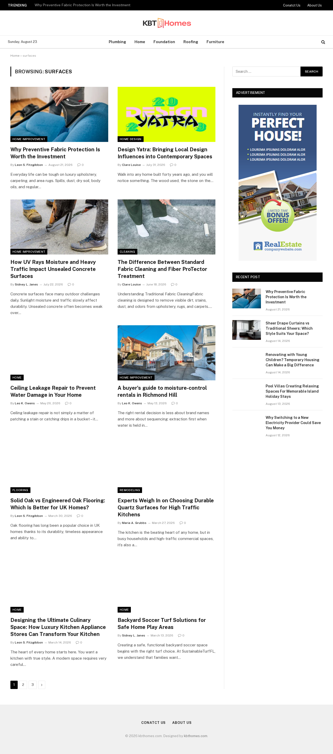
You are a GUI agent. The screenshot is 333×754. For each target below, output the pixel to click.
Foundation (164, 42)
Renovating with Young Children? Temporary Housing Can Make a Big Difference (292, 360)
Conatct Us (291, 5)
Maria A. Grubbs (134, 523)
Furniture (215, 42)
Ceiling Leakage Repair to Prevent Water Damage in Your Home (53, 391)
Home (140, 42)
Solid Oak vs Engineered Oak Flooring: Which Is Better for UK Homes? (57, 504)
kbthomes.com (195, 736)
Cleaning (127, 251)
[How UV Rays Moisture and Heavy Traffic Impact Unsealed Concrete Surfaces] (59, 227)
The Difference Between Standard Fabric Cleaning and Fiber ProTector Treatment (162, 269)
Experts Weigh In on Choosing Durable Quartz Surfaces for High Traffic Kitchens (166, 507)
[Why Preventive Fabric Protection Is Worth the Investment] (59, 114)
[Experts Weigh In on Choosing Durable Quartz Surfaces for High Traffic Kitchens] (166, 465)
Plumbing (117, 42)
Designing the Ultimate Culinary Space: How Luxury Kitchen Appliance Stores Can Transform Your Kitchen (58, 627)
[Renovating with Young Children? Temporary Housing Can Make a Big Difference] (246, 361)
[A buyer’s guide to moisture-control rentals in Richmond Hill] (166, 352)
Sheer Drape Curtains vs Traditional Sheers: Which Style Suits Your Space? (96, 5)
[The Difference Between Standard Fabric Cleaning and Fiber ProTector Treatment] (166, 227)
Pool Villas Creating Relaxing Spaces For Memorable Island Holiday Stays (292, 391)
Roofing (190, 42)
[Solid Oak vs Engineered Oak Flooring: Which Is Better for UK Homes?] (59, 465)
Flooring (20, 490)
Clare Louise (131, 165)
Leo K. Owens (25, 403)
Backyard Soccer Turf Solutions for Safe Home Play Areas (162, 623)
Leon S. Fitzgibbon (29, 165)
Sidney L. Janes (26, 284)
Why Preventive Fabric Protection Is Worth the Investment (55, 153)
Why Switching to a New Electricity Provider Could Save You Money (293, 422)
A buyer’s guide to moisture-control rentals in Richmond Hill (162, 391)
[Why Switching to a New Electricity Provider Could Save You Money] (246, 424)
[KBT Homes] (166, 23)
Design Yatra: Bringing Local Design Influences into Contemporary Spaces (165, 153)
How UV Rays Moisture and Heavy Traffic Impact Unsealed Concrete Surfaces (53, 269)
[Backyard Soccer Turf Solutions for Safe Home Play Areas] (166, 585)
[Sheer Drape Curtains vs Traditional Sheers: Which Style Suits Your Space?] (246, 330)
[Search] (322, 42)
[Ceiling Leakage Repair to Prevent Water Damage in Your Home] (59, 352)
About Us (314, 5)
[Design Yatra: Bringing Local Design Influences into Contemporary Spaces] (166, 114)
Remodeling (130, 490)
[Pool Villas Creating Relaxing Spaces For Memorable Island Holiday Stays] (246, 393)
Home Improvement (28, 139)
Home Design (131, 139)
